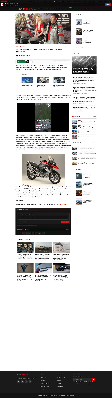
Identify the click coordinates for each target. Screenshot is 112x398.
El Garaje (67, 8)
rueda (30, 135)
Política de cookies (60, 386)
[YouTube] (30, 381)
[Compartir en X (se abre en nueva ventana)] (27, 61)
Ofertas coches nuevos (45, 383)
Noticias (40, 8)
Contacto (59, 380)
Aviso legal (59, 383)
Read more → (94, 142)
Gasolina (85, 8)
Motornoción (49, 8)
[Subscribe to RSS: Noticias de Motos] (26, 46)
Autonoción (40, 395)
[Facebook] (18, 381)
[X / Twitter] (22, 381)
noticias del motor (62, 204)
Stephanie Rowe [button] (20, 95)
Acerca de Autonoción (61, 377)
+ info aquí (88, 383)
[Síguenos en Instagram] (39, 233)
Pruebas (55, 8)
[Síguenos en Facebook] (33, 233)
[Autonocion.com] (27, 8)
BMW (52, 65)
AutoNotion (94, 8)
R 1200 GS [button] (28, 65)
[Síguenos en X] (36, 233)
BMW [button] (26, 97)
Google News (27, 233)
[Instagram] (26, 381)
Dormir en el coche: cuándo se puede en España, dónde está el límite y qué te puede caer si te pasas (25, 256)
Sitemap (42, 389)
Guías (60, 8)
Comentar (65, 221)
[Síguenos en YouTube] (43, 233)
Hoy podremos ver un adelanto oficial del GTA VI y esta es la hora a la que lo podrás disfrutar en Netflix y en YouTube (84, 109)
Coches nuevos (75, 8)
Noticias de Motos (20, 46)
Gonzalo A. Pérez (24, 55)
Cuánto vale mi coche (45, 386)
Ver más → (95, 116)
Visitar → (68, 229)
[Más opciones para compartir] (31, 61)
